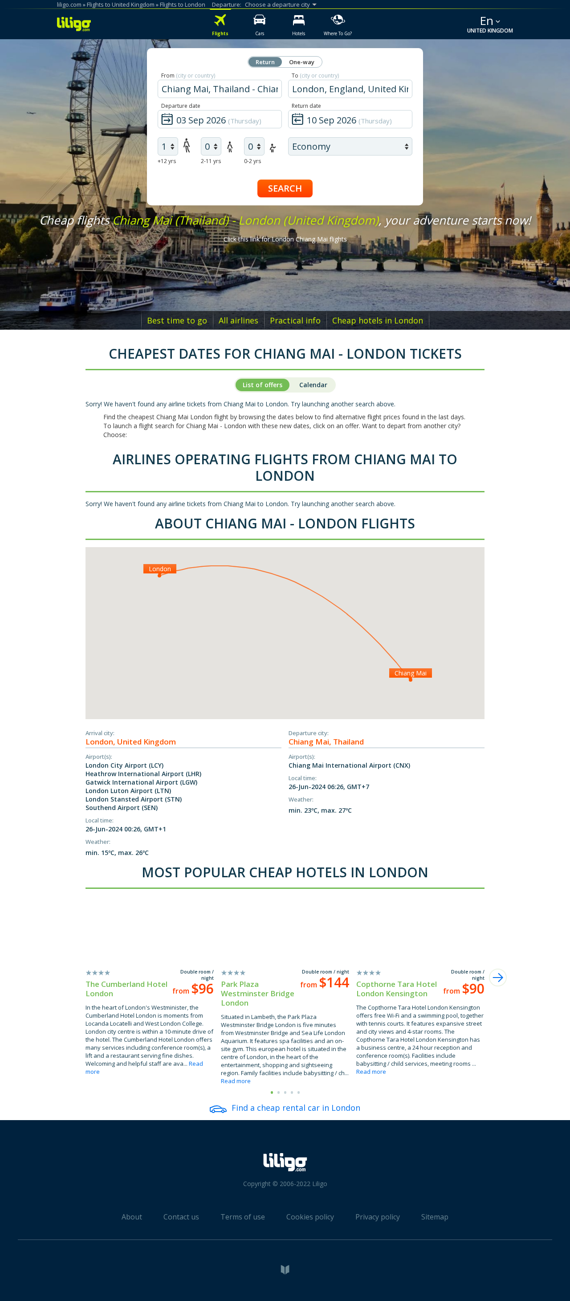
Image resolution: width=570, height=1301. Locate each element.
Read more (236, 1081)
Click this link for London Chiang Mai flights (285, 239)
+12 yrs (167, 161)
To (315, 75)
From (188, 75)
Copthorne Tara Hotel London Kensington (396, 988)
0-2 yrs (252, 161)
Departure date (180, 106)
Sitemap (434, 1217)
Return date (306, 106)
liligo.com (69, 4)
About (132, 1217)
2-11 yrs (211, 161)
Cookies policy (310, 1217)
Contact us (181, 1217)
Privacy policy (377, 1217)
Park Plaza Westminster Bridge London (257, 993)
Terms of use (242, 1217)
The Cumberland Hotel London (126, 988)
